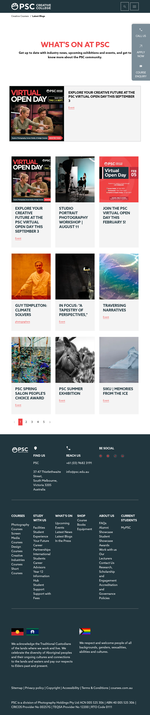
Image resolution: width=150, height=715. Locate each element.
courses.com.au (121, 688)
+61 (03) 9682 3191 (79, 463)
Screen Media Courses (16, 538)
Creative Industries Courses (18, 560)
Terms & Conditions (95, 688)
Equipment (84, 529)
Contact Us (106, 563)
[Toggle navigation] (134, 6)
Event (18, 238)
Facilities (39, 527)
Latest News (63, 532)
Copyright (53, 688)
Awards (104, 545)
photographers (22, 322)
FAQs (102, 523)
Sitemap (17, 688)
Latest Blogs (63, 536)
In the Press (63, 541)
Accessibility (70, 688)
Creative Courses (20, 16)
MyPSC (126, 527)
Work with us (108, 549)
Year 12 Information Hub (41, 576)
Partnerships (41, 549)
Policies (104, 598)
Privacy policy (34, 688)
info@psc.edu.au (77, 472)
